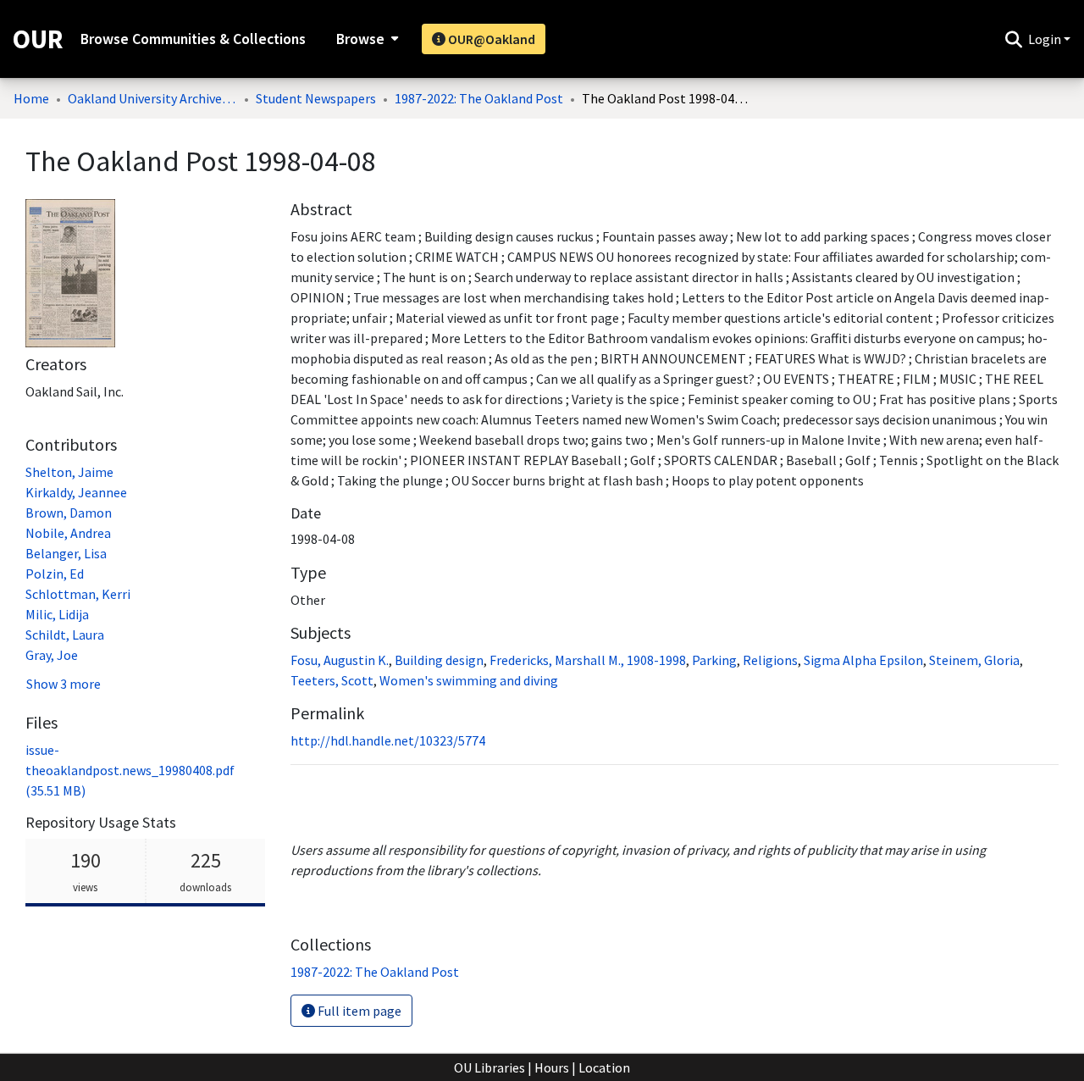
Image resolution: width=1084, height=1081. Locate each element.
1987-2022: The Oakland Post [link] (479, 98)
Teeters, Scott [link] (331, 680)
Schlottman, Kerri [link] (77, 593)
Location (604, 1067)
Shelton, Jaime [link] (69, 471)
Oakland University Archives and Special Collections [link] (152, 98)
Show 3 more (63, 683)
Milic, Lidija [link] (57, 614)
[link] (130, 770)
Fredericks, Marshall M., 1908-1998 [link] (587, 659)
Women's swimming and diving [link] (468, 680)
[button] (1013, 39)
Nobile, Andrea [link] (68, 532)
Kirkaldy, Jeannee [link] (76, 492)
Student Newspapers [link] (316, 98)
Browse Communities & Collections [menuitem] (193, 39)
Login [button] (1046, 38)
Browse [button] (360, 39)
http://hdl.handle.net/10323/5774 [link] (387, 740)
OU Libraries (489, 1067)
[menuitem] (365, 39)
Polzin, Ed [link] (54, 573)
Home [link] (31, 98)
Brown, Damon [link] (68, 512)
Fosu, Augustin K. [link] (339, 659)
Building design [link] (439, 659)
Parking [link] (714, 659)
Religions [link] (770, 659)
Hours (551, 1067)
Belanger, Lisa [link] (66, 553)
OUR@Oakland (490, 38)
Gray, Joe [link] (51, 654)
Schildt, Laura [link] (64, 634)
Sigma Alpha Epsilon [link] (863, 659)
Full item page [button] (358, 1010)
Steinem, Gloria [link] (974, 659)
